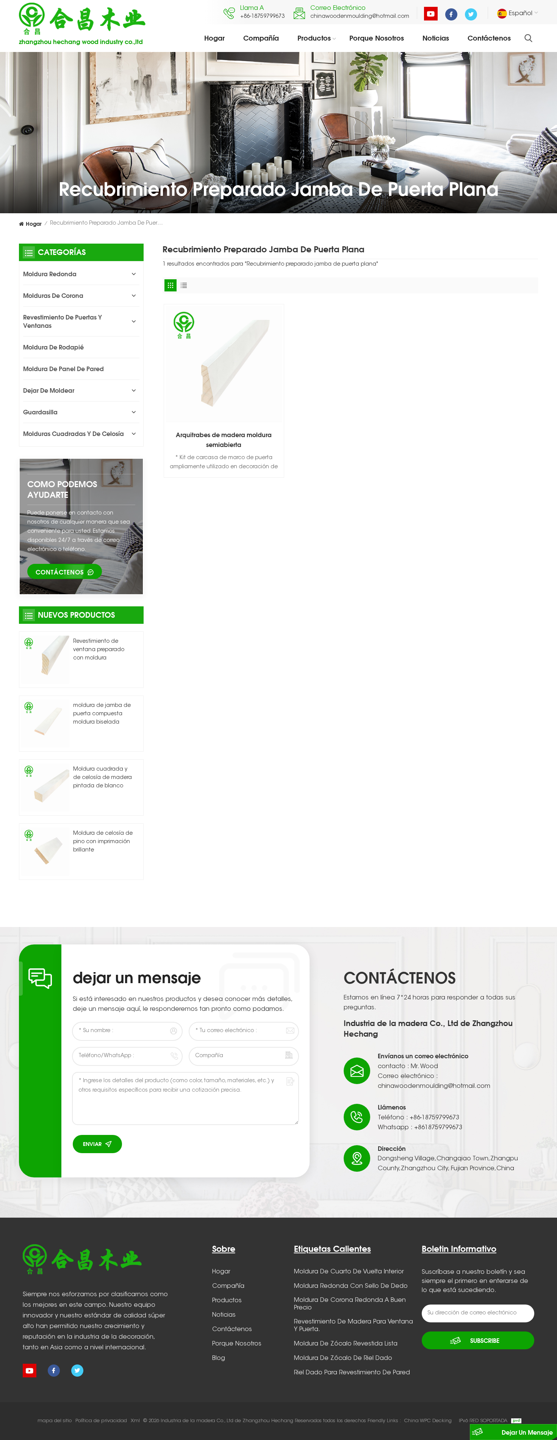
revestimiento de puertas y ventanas (62, 321)
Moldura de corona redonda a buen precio (350, 1304)
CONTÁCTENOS (60, 572)
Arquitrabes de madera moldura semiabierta (224, 440)
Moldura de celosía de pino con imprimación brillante (103, 842)
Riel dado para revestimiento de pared (352, 1373)
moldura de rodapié (53, 347)
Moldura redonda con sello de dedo (351, 1286)
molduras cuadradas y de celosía (73, 434)
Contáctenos (489, 38)
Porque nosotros (376, 38)
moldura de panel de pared (63, 369)
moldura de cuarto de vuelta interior (349, 1272)
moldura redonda (50, 274)
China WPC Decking (428, 1420)
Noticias (435, 38)
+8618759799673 (438, 1128)
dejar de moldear (48, 390)
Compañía (261, 38)
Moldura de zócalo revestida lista (345, 1344)
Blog (218, 1358)
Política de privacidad (101, 1420)
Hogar (214, 38)
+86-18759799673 (262, 16)
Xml (135, 1420)
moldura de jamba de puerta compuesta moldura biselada (102, 714)
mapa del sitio (55, 1420)
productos (314, 38)
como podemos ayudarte (62, 489)
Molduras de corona (53, 295)
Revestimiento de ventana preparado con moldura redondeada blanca (100, 651)
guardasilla (40, 412)
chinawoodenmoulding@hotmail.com (359, 16)
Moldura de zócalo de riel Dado (343, 1358)
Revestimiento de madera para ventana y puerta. (353, 1326)
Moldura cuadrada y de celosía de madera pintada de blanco (102, 778)
